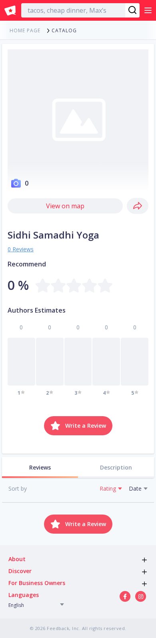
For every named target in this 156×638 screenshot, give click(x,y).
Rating (108, 488)
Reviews (40, 467)
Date (135, 488)
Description (116, 467)
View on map (65, 206)
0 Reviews (21, 249)
